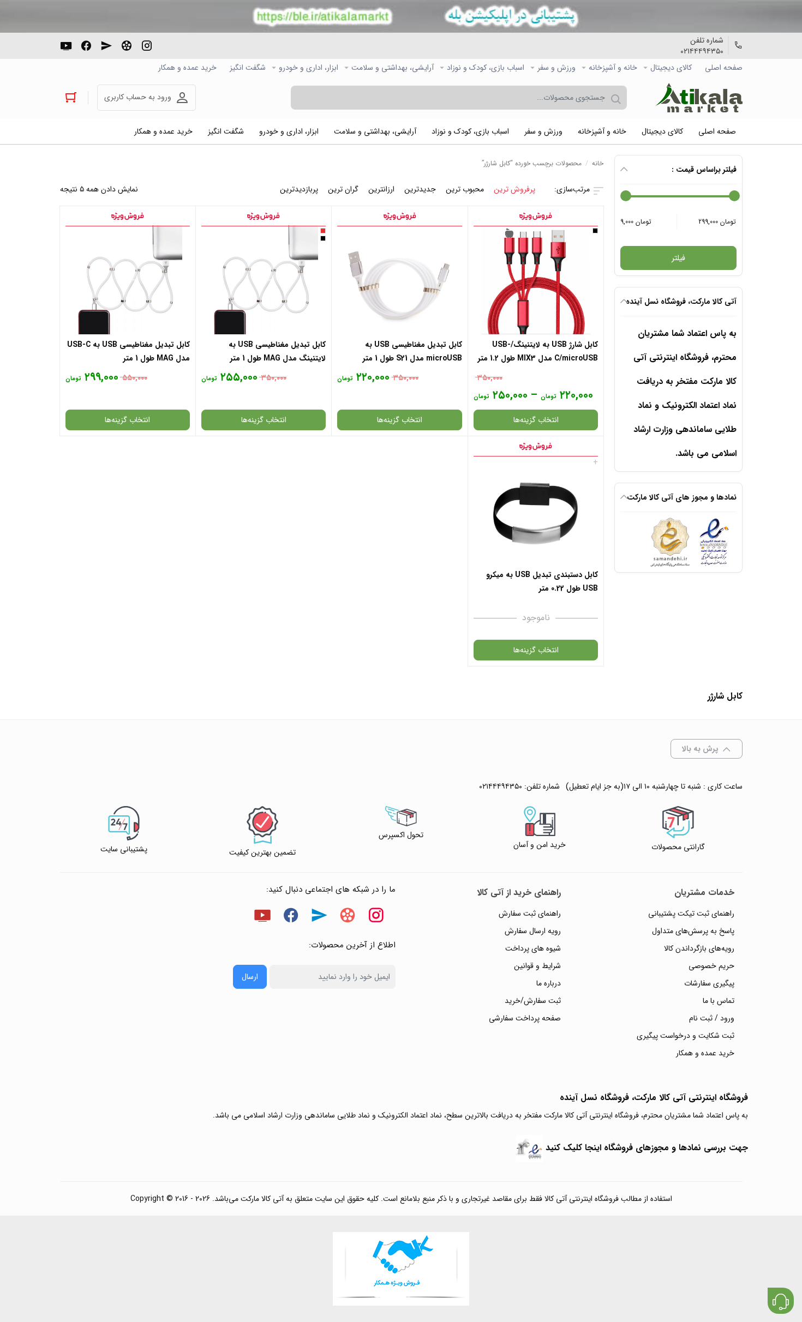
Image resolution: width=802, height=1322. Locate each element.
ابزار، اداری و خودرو (308, 68)
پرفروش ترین (514, 189)
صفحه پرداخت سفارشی (525, 1018)
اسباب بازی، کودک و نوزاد (485, 68)
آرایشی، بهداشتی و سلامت (392, 68)
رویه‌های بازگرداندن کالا (699, 948)
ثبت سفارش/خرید (533, 1001)
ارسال (250, 977)
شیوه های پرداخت (533, 948)
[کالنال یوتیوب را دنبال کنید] (66, 45)
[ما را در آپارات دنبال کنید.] (127, 45)
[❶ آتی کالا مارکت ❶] (699, 97)
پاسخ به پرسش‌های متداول (693, 931)
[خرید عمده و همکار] (401, 1269)
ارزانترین (381, 189)
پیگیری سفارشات (709, 983)
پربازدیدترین (299, 189)
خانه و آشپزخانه (613, 68)
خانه (597, 163)
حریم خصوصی (711, 966)
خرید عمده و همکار (187, 68)
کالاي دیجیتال (671, 68)
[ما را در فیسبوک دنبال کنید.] (86, 45)
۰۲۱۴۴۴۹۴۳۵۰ (701, 51)
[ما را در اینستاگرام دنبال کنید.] (147, 45)
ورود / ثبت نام (711, 1018)
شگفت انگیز (248, 68)
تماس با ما (718, 1001)
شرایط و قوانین (537, 966)
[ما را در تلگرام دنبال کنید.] (106, 45)
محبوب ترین (465, 189)
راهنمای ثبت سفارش (530, 914)
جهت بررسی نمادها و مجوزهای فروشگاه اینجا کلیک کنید (647, 1148)
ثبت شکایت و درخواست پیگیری (685, 1036)
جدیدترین (420, 189)
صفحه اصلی (724, 68)
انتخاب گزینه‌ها (536, 420)
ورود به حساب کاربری (137, 97)
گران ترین (343, 189)
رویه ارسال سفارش (533, 931)
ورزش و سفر (556, 68)
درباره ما (548, 983)
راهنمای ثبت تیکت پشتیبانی (691, 914)
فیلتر (678, 258)
